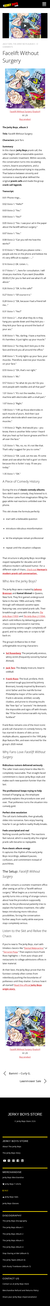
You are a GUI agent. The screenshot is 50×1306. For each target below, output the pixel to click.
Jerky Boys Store (24, 1121)
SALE (5, 1190)
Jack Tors (7, 44)
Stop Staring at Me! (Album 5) (16, 1253)
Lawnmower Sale (30, 1081)
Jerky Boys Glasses (11, 1203)
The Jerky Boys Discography (15, 1221)
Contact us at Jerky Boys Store (16, 1284)
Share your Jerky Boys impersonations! (20, 1297)
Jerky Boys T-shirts (12, 1184)
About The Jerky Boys (12, 1146)
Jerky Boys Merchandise (13, 1177)
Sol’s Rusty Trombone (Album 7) (17, 1266)
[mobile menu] (44, 4)
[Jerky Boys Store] (11, 6)
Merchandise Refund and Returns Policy (21, 1290)
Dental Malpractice (33, 948)
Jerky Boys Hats (11, 1197)
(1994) (34, 616)
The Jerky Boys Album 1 (13, 1227)
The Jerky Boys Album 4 (13, 1247)
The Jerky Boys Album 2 (13, 1234)
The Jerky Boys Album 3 (24, 44)
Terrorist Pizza (10, 951)
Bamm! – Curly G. (20, 1073)
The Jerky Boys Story (11, 1153)
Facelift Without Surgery (21, 56)
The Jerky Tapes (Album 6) (14, 1260)
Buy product (25, 119)
